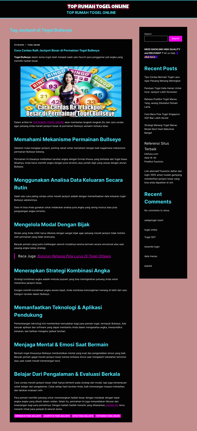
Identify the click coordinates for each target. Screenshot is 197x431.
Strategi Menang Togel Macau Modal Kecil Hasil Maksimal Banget (160, 129)
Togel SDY (150, 237)
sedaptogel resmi (153, 220)
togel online (150, 229)
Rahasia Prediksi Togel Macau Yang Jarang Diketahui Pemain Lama (161, 103)
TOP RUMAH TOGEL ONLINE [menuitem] (48, 122)
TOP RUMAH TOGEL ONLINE (91, 12)
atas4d (148, 265)
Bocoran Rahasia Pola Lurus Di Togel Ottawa (74, 256)
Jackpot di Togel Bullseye (57, 416)
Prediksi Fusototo (153, 161)
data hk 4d (150, 157)
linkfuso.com (151, 153)
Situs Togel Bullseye (83, 416)
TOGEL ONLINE (33, 45)
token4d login (152, 246)
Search (148, 34)
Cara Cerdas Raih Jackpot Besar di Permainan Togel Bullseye (57, 50)
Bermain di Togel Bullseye (28, 416)
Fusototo (165, 171)
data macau (150, 256)
